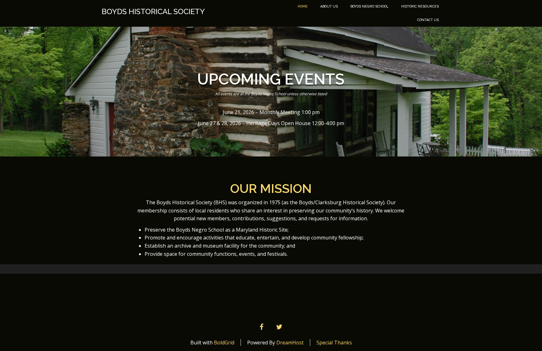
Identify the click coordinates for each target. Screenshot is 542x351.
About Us (329, 6)
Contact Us (428, 20)
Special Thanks (334, 342)
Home (303, 6)
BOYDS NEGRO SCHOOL (369, 6)
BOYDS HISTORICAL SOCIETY (153, 12)
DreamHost (290, 342)
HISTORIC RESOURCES (420, 6)
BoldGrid (224, 342)
